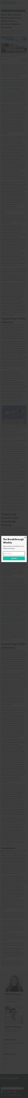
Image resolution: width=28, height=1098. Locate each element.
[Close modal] (25, 537)
